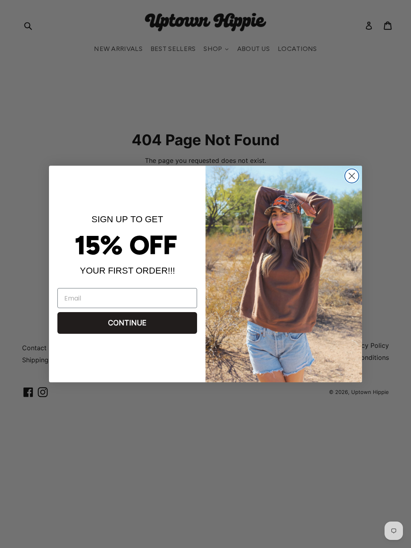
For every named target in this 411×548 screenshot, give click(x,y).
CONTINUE (127, 323)
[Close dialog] (352, 176)
